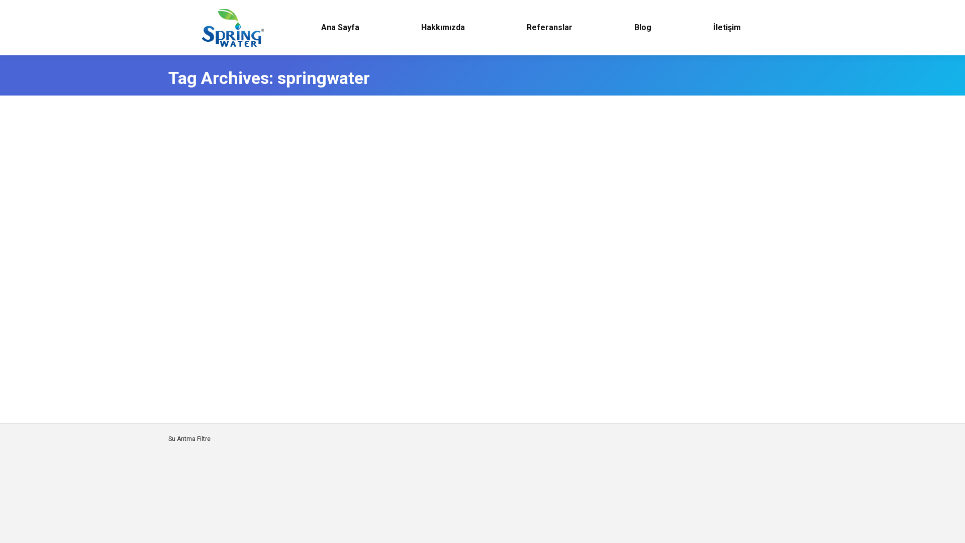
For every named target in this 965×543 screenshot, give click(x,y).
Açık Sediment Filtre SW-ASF (248, 148)
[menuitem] (340, 27)
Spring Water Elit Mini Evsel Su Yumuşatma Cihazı (295, 343)
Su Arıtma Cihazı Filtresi (214, 165)
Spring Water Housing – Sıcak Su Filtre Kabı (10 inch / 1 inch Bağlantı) (340, 246)
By (268, 165)
